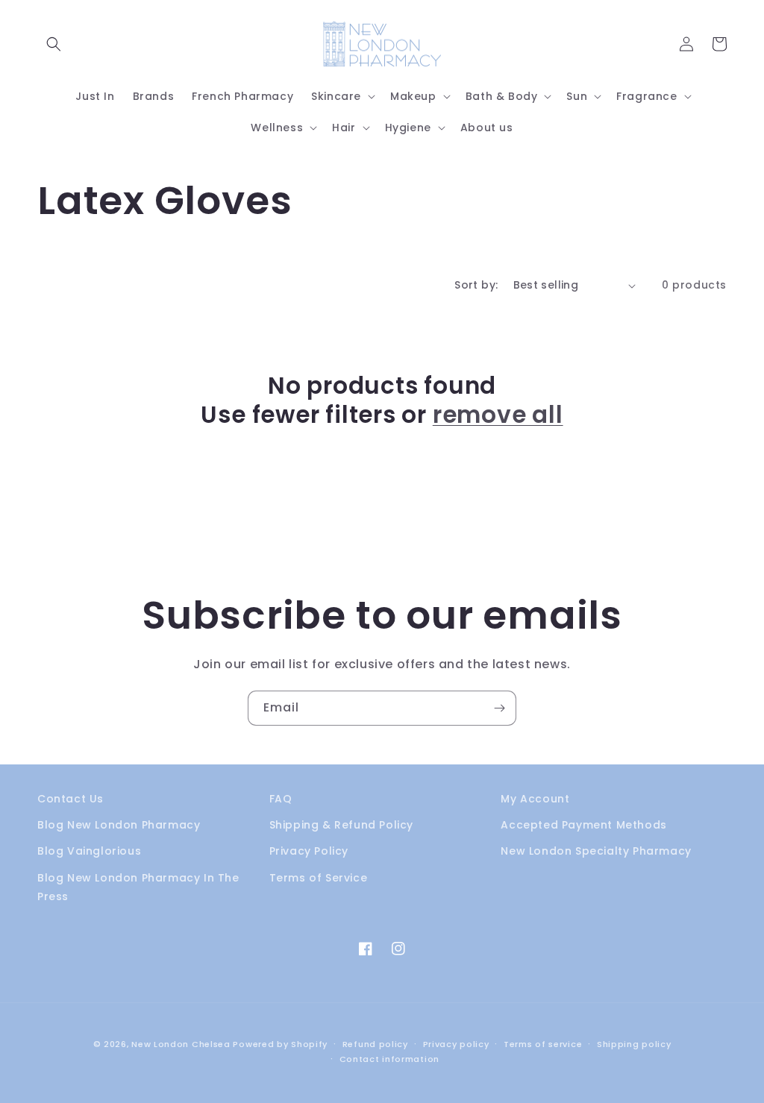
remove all (498, 414)
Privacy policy (456, 1044)
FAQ (280, 798)
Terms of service (543, 1044)
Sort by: (476, 284)
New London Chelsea (181, 1044)
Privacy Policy (308, 850)
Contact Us (70, 798)
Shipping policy (634, 1044)
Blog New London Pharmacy (118, 824)
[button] (53, 44)
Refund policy (375, 1044)
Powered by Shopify (280, 1044)
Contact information (389, 1059)
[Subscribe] (499, 708)
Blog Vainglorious (89, 850)
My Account (535, 798)
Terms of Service (318, 877)
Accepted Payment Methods (583, 824)
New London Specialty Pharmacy (596, 850)
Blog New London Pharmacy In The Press (138, 887)
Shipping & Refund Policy (341, 824)
